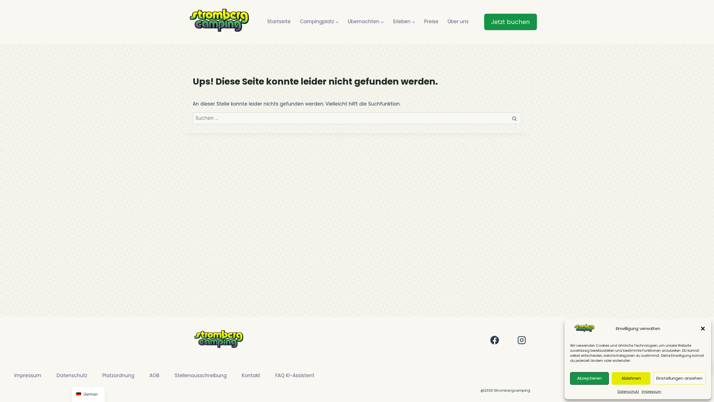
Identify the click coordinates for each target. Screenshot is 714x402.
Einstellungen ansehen (679, 378)
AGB (154, 375)
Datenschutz (628, 391)
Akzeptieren (589, 378)
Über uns (458, 21)
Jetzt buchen (510, 22)
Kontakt (251, 375)
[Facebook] (494, 340)
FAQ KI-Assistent (294, 375)
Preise (431, 21)
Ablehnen (631, 378)
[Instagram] (521, 340)
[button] (703, 328)
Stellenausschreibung (201, 375)
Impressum (651, 391)
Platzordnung (118, 375)
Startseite (279, 21)
